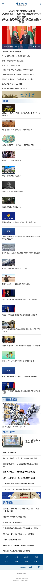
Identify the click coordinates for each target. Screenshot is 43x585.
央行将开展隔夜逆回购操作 (11, 176)
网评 (12, 432)
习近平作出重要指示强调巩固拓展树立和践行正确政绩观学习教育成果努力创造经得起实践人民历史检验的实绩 (21, 17)
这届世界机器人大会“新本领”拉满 (13, 427)
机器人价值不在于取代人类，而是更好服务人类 (20, 458)
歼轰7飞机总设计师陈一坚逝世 (12, 191)
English (23, 567)
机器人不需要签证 (9, 452)
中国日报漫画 (10, 399)
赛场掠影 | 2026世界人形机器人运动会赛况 (18, 534)
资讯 (16, 557)
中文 (30, 567)
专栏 (5, 432)
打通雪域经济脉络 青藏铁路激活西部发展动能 (19, 472)
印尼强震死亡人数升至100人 (12, 207)
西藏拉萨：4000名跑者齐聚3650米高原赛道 (18, 545)
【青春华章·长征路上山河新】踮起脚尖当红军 (18, 75)
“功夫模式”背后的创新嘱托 (11, 51)
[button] (33, 46)
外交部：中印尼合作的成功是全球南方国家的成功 (19, 315)
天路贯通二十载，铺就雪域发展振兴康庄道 (18, 489)
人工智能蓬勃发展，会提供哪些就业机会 (16, 56)
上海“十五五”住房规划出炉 (11, 65)
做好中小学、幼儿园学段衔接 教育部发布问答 (18, 361)
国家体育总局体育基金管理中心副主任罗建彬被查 (19, 376)
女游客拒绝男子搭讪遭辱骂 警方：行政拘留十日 (19, 222)
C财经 (26, 557)
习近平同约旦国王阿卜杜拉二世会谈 (12, 46)
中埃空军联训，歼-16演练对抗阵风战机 (16, 284)
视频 (36, 557)
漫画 (26, 561)
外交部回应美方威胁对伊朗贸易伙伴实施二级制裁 (19, 299)
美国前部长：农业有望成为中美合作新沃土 (17, 130)
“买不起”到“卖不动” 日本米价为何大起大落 (17, 79)
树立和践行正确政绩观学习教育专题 (14, 88)
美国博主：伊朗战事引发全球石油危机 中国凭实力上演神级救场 (21, 510)
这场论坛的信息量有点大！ (12, 540)
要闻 (5, 101)
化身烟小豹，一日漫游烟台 (12, 522)
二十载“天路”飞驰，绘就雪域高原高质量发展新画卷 (20, 465)
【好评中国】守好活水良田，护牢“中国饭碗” (17, 70)
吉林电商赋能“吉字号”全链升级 (13, 61)
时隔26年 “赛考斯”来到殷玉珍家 (14, 517)
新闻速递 (8, 502)
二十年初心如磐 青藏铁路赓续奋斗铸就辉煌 (18, 483)
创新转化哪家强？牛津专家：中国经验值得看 (18, 145)
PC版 (38, 567)
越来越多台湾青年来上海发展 (12, 84)
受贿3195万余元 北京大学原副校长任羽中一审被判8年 (21, 346)
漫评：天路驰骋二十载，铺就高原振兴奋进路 (19, 478)
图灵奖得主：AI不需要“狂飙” (12, 160)
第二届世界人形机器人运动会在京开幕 (16, 551)
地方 (16, 561)
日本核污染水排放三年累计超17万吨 (15, 268)
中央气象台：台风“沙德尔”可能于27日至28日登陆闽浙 (21, 253)
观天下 (36, 561)
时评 (6, 557)
